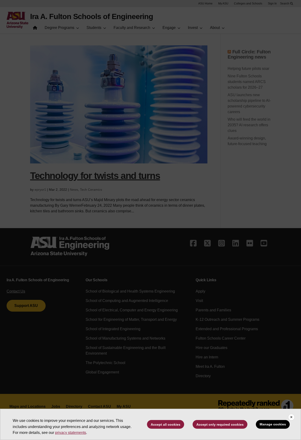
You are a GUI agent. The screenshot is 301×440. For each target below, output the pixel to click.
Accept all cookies (165, 424)
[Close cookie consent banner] (291, 417)
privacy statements (70, 433)
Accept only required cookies (220, 424)
